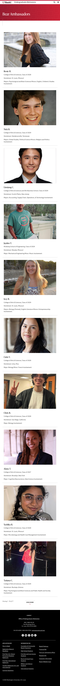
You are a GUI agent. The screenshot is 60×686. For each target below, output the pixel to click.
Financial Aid (42, 649)
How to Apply (6, 646)
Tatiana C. (8, 580)
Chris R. (7, 412)
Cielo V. (7, 356)
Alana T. (7, 468)
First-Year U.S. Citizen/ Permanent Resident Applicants (8, 656)
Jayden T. (8, 243)
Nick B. (7, 129)
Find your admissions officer (47, 652)
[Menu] (58, 2)
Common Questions (8, 670)
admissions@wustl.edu (38, 630)
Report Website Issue (45, 661)
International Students (27, 668)
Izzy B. (7, 298)
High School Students (27, 651)
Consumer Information (45, 658)
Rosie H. (7, 71)
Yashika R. (8, 524)
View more (30, 602)
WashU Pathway (43, 646)
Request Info (42, 655)
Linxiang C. (9, 187)
